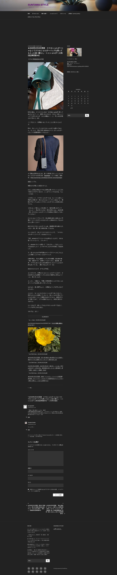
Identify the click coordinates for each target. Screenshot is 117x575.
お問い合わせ (58, 529)
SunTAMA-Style (38, 4)
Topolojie (47, 175)
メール (30, 475)
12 (78, 98)
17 (71, 100)
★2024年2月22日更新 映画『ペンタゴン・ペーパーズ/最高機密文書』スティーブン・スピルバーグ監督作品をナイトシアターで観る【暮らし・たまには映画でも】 (45, 378)
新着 (29, 13)
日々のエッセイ (35, 13)
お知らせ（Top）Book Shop (34, 16)
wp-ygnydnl (31, 405)
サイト (29, 482)
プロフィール (63, 13)
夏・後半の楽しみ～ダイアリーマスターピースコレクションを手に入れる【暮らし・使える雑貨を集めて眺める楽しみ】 (38, 540)
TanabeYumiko (32, 422)
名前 (29, 468)
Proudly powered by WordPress (60, 568)
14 (84, 98)
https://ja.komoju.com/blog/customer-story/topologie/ (46, 177)
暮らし (31, 387)
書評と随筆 (44, 13)
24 (71, 103)
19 (78, 100)
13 (81, 98)
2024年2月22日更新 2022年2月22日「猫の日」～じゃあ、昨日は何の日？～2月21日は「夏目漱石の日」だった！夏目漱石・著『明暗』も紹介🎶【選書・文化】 (45, 368)
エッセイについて (53, 13)
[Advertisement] (58, 29)
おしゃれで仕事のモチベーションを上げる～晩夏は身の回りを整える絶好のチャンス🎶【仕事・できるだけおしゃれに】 (38, 531)
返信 (29, 417)
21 (84, 100)
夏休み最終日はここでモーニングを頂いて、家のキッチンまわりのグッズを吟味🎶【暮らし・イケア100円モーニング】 (38, 546)
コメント (31, 449)
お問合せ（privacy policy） (74, 13)
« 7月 (71, 107)
